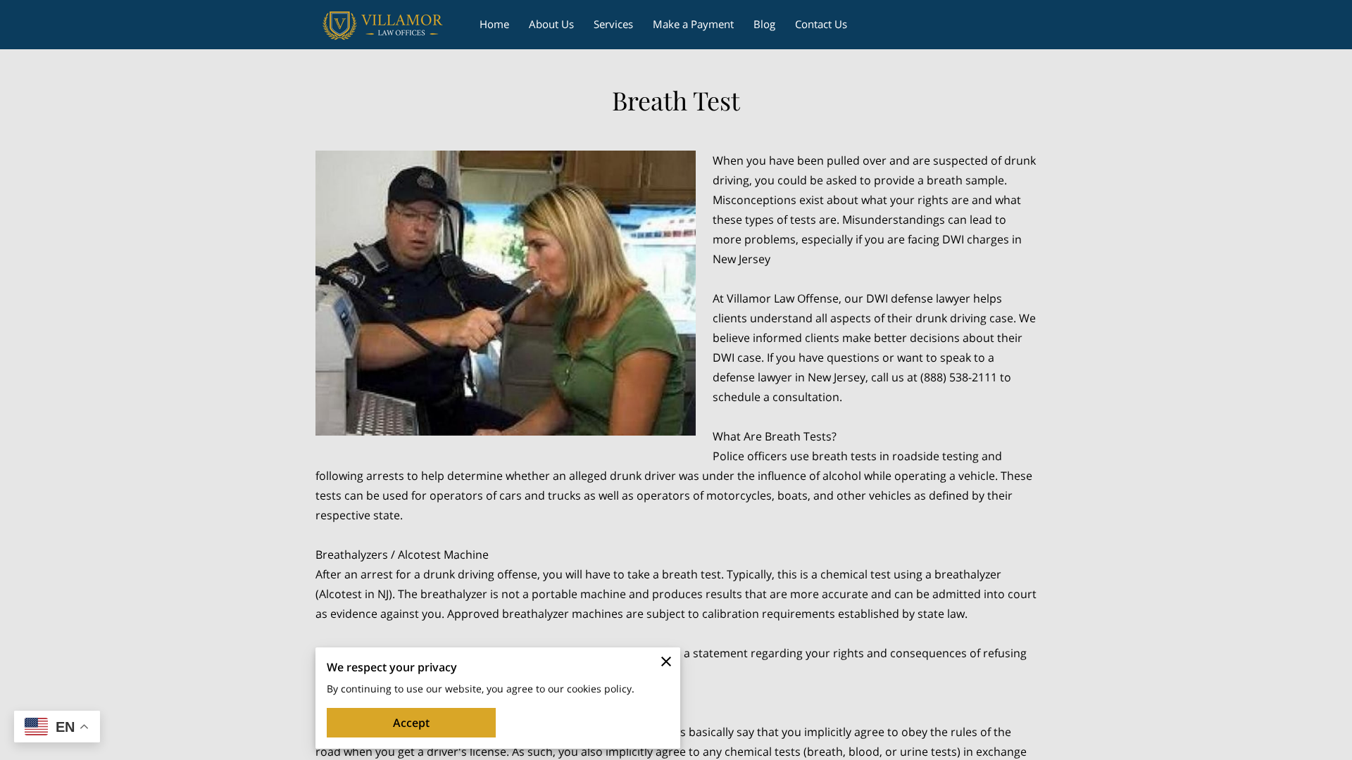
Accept (411, 722)
